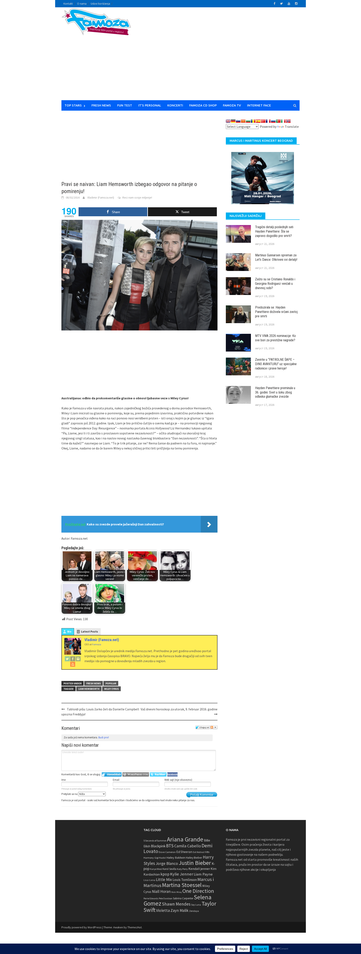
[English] (228, 121)
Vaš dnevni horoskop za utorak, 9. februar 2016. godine (179, 709)
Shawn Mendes (176, 904)
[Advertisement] (219, 56)
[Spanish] (258, 121)
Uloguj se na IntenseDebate (112, 774)
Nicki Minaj (176, 892)
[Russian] (273, 121)
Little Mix (164, 879)
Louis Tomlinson (185, 879)
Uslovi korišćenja (100, 3)
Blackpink (158, 846)
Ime (63, 780)
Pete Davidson (165, 898)
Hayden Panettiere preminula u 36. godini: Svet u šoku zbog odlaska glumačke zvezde (275, 392)
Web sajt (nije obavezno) (178, 780)
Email (116, 780)
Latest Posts (89, 631)
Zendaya (194, 910)
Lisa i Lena (149, 880)
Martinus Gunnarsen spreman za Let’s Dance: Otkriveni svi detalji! (276, 257)
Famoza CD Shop (203, 105)
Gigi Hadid (160, 857)
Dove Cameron (167, 852)
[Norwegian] (288, 121)
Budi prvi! (103, 737)
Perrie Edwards (151, 898)
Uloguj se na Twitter (158, 774)
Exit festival (198, 852)
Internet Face (259, 105)
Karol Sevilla (169, 869)
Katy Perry (182, 868)
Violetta (163, 910)
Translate (292, 126)
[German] (233, 121)
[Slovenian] (238, 121)
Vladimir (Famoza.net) (100, 197)
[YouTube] (72, 664)
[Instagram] (78, 658)
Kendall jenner (199, 869)
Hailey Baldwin (175, 857)
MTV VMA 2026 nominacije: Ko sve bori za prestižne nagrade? (275, 338)
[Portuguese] (278, 121)
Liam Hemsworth (88, 688)
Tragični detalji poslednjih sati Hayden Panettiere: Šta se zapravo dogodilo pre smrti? (274, 231)
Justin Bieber (195, 863)
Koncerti (175, 105)
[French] (268, 121)
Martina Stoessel (182, 885)
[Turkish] (263, 121)
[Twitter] (67, 658)
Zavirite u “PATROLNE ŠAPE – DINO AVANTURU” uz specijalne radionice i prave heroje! (276, 364)
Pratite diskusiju (213, 727)
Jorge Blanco (167, 863)
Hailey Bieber (194, 857)
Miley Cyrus (111, 688)
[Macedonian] (243, 121)
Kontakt (68, 3)
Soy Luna (196, 904)
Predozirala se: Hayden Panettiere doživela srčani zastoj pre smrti (276, 311)
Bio (69, 631)
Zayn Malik (179, 910)
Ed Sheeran (184, 852)
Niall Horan (161, 891)
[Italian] (283, 121)
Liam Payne (203, 874)
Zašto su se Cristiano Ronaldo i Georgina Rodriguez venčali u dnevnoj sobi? (275, 283)
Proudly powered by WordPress (81, 927)
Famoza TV (232, 105)
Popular (111, 683)
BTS (170, 846)
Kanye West (156, 869)
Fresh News (101, 105)
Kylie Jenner (181, 874)
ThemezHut (134, 927)
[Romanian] (253, 121)
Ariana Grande (185, 839)
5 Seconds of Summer (155, 840)
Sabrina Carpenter (183, 898)
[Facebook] (72, 658)
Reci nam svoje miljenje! (137, 197)
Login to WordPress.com (135, 774)
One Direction (198, 890)
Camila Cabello (187, 845)
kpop (164, 874)
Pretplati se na (69, 794)
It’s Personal (149, 105)
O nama (81, 3)
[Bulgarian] (248, 121)
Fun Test (124, 105)
